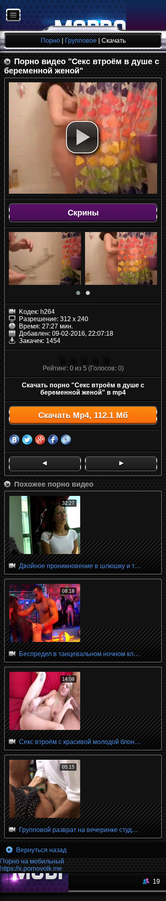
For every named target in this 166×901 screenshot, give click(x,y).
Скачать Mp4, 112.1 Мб (83, 415)
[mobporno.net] (63, 15)
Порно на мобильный (32, 861)
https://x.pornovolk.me (31, 868)
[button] (82, 137)
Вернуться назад (40, 850)
